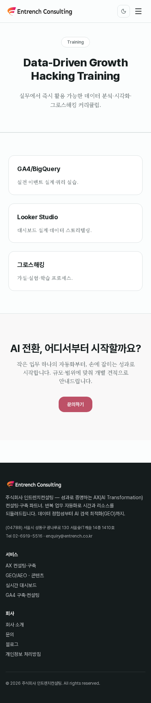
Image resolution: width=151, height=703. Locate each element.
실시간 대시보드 (21, 585)
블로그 (12, 644)
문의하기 (75, 404)
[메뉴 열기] (138, 11)
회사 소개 (15, 624)
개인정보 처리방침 (23, 654)
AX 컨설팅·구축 (21, 565)
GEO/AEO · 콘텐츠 (25, 575)
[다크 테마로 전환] (123, 11)
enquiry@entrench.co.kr (69, 536)
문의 (10, 634)
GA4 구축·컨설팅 (22, 595)
